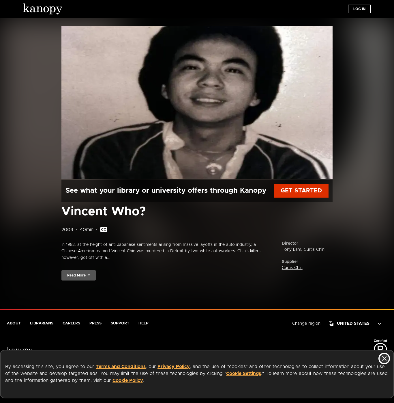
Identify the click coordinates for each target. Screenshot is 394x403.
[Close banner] (384, 358)
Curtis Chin (314, 250)
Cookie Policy (127, 380)
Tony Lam (291, 250)
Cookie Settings (243, 373)
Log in (359, 9)
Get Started (301, 191)
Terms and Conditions (121, 366)
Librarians (41, 323)
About (14, 323)
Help (143, 323)
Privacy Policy (173, 366)
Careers (71, 323)
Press (95, 323)
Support (120, 323)
